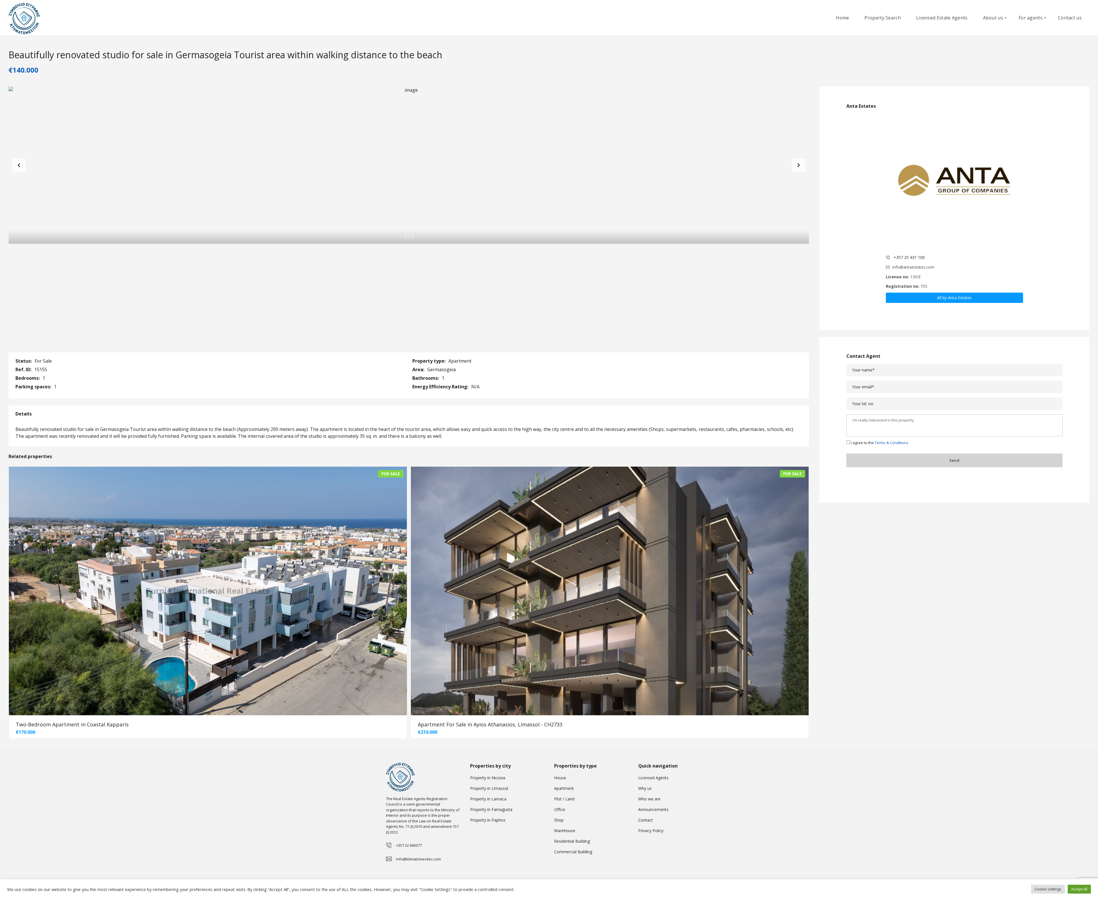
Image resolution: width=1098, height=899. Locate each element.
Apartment (564, 788)
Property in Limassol (489, 788)
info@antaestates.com (913, 267)
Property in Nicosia (487, 777)
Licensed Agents (653, 777)
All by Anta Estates (954, 297)
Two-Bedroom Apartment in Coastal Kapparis (72, 724)
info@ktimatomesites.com (418, 859)
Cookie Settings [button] (1048, 889)
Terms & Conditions (891, 442)
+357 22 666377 (409, 845)
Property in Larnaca (488, 799)
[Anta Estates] (954, 182)
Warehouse (564, 830)
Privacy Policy (650, 830)
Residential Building (572, 841)
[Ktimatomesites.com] (24, 18)
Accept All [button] (1079, 889)
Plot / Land (564, 799)
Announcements (653, 809)
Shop (559, 820)
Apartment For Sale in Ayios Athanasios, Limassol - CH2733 (490, 724)
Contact (645, 820)
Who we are (649, 799)
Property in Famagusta (491, 809)
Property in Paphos (488, 820)
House (560, 777)
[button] (798, 165)
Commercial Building (573, 851)
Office (559, 809)
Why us (645, 788)
